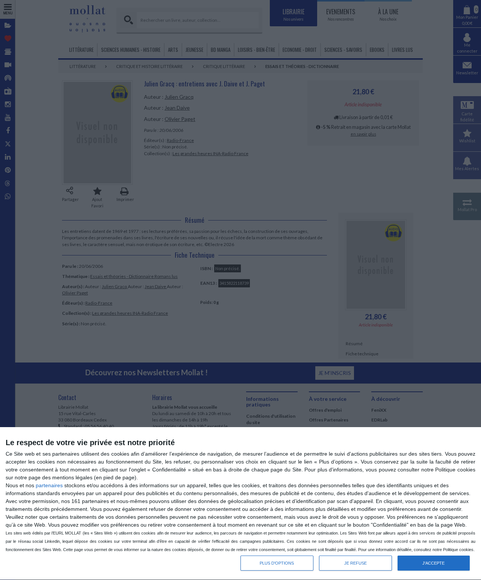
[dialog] (240, 503)
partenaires (49, 485)
